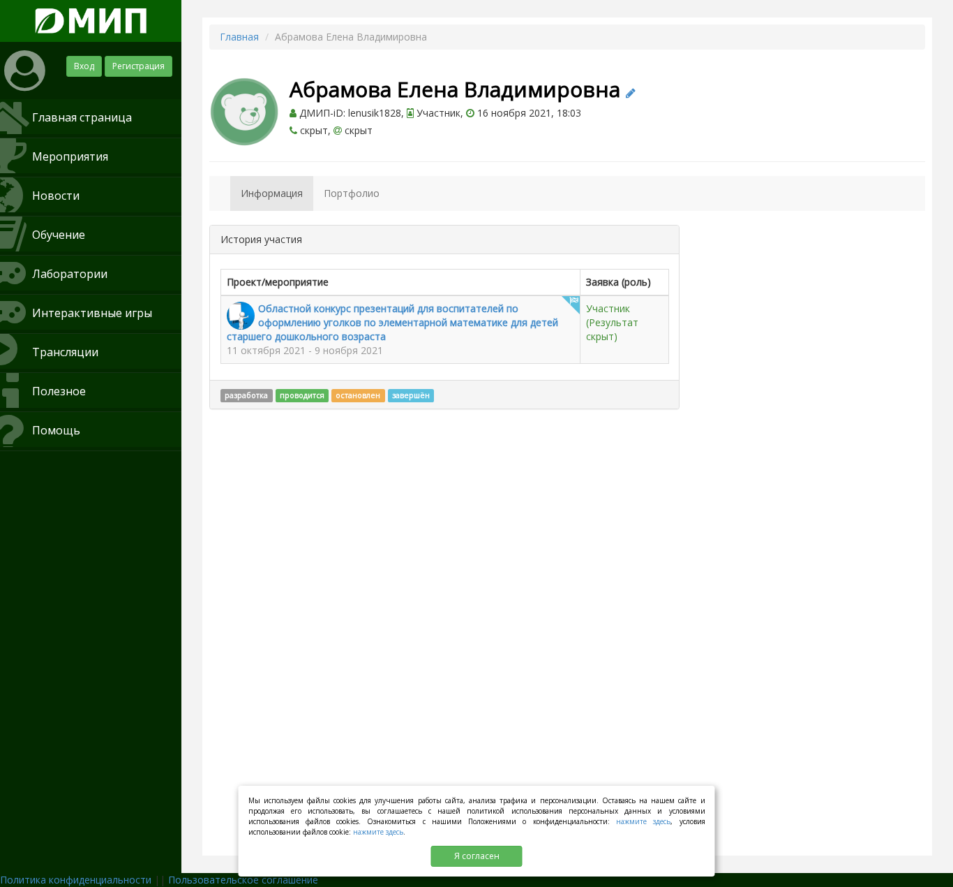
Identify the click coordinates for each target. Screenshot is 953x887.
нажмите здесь (643, 821)
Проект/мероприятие (278, 281)
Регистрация (138, 66)
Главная (239, 36)
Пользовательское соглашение (243, 879)
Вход (84, 66)
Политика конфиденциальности (75, 879)
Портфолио (352, 193)
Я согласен (477, 856)
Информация (272, 193)
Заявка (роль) (618, 281)
